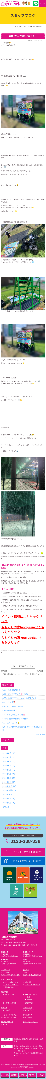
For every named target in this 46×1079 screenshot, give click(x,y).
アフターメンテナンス (10, 985)
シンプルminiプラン (10, 1003)
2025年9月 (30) (8, 798)
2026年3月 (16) (8, 774)
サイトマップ (5, 1024)
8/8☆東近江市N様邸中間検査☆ (15, 719)
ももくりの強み (41, 1075)
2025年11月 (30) (9, 790)
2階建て (29, 1000)
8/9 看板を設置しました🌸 (13, 715)
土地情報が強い (8, 987)
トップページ (5, 970)
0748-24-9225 (10, 940)
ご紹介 (25, 972)
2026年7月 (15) (8, 757)
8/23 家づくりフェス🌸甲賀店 (15, 694)
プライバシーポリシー (30, 1022)
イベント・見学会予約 (8, 1015)
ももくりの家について (10, 982)
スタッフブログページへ (23, 666)
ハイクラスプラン (9, 994)
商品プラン (32, 1075)
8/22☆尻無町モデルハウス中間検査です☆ (19, 698)
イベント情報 (5, 972)
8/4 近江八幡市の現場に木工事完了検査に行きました (23, 728)
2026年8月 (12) (8, 753)
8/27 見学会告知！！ (11, 690)
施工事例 (26, 970)
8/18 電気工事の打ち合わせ (13, 706)
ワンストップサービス (32, 985)
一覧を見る (40, 734)
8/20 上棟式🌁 (8, 702)
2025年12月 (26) (9, 786)
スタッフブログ (28, 1010)
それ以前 (6, 807)
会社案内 (4, 1008)
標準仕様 (28, 982)
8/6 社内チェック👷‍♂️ (11, 723)
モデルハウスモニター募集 (10, 975)
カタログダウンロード (8, 1018)
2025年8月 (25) (8, 803)
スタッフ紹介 (5, 1010)
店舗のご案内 (27, 1008)
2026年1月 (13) (8, 782)
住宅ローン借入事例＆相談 (32, 975)
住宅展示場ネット (7, 1022)
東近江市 (20, 1048)
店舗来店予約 (27, 1015)
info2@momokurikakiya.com (16, 942)
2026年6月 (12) (8, 761)
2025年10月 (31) (9, 794)
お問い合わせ (27, 1018)
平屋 (28, 997)
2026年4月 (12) (8, 770)
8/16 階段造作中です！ (11, 710)
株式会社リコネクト (30, 1067)
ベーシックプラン (31, 994)
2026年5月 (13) (8, 766)
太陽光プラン (29, 1003)
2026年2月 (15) (8, 778)
